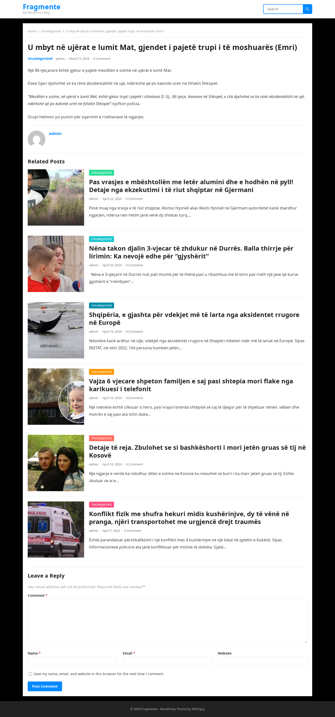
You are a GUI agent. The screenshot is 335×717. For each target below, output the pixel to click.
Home (32, 31)
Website (225, 653)
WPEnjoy (198, 709)
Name (34, 653)
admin (60, 58)
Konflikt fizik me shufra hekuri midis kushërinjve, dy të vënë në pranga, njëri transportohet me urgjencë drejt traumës (189, 518)
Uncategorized (51, 31)
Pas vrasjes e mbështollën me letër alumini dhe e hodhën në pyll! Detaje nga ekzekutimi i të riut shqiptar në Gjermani (191, 186)
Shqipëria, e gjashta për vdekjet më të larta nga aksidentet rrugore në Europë (194, 318)
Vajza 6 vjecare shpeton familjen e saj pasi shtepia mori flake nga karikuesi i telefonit (191, 385)
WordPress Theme (173, 709)
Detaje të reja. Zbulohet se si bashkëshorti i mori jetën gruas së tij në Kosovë (197, 451)
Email (129, 653)
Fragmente (42, 6)
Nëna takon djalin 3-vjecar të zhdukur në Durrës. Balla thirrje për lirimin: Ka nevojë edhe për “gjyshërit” (191, 252)
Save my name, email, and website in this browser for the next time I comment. (99, 673)
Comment (38, 595)
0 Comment (102, 58)
